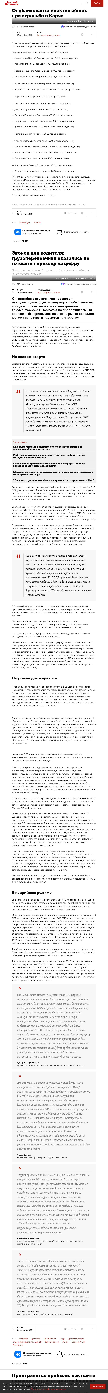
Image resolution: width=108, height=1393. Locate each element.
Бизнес (65, 1341)
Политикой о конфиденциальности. (48, 1389)
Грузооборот (18, 1345)
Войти (97, 3)
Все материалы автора (48, 35)
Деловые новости (52, 1341)
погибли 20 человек (23, 186)
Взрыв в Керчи (24, 222)
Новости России (78, 1341)
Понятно (98, 1386)
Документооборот (76, 1338)
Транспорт (35, 1338)
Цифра (62, 1338)
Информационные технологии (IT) (27, 1341)
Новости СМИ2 (20, 241)
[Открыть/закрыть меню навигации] (82, 3)
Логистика (23, 1338)
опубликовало (45, 43)
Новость (37, 222)
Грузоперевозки (50, 1338)
